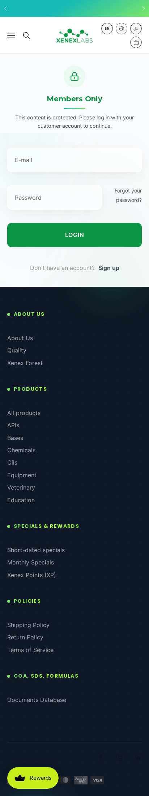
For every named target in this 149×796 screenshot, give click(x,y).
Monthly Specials (30, 562)
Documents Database (36, 699)
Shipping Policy (28, 624)
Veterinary (21, 487)
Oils (12, 462)
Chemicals (21, 450)
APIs (13, 425)
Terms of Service (30, 649)
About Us (20, 338)
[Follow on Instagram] (119, 757)
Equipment (22, 475)
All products (24, 412)
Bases (15, 437)
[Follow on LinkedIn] (138, 757)
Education (21, 500)
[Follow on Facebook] (100, 757)
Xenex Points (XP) (31, 575)
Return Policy (25, 637)
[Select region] (121, 28)
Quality (16, 350)
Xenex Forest (25, 363)
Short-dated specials (36, 550)
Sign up (108, 267)
